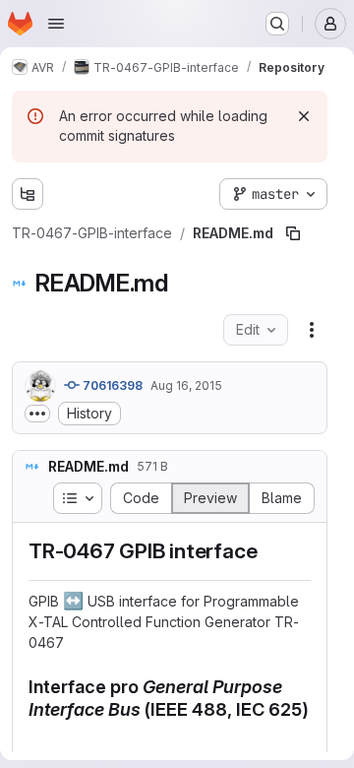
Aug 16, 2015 (186, 385)
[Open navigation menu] (56, 23)
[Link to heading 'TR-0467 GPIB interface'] (268, 551)
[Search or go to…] (277, 23)
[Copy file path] (293, 233)
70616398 (111, 385)
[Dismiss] (304, 116)
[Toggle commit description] (37, 413)
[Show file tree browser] (27, 194)
